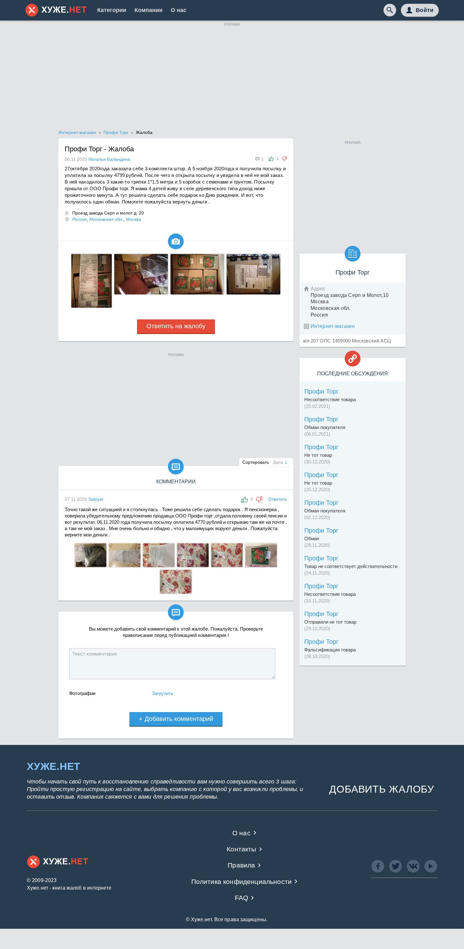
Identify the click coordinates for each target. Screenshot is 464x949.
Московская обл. (106, 219)
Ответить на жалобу (175, 326)
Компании (148, 10)
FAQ (241, 897)
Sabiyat (95, 499)
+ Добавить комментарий (176, 718)
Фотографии (82, 693)
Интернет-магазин (333, 326)
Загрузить (162, 693)
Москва (133, 219)
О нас (179, 10)
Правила (241, 865)
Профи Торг (321, 391)
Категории (111, 10)
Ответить (277, 499)
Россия (79, 219)
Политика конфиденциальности (241, 881)
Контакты (241, 849)
